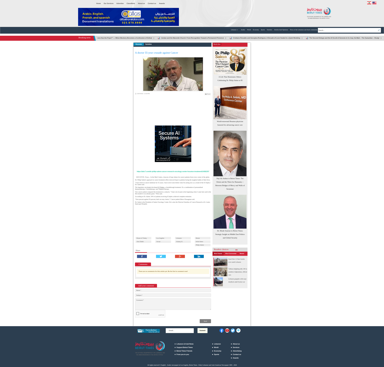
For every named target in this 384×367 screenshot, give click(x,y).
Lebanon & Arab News (185, 344)
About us (236, 344)
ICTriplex (161, 187)
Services (236, 347)
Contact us (237, 354)
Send (205, 321)
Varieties (269, 30)
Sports (263, 30)
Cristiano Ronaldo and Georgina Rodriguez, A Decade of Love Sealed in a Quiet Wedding (243, 38)
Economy (256, 30)
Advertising (237, 351)
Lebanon (217, 344)
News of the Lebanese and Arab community (303, 30)
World (249, 30)
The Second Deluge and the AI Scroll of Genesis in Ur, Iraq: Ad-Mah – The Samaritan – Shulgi (321, 38)
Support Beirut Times (184, 347)
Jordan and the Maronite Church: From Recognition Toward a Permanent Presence (169, 38)
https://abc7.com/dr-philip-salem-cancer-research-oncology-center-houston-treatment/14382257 (173, 171)
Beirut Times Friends (184, 351)
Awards (236, 358)
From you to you (182, 354)
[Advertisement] (173, 110)
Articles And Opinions (281, 30)
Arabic (243, 30)
